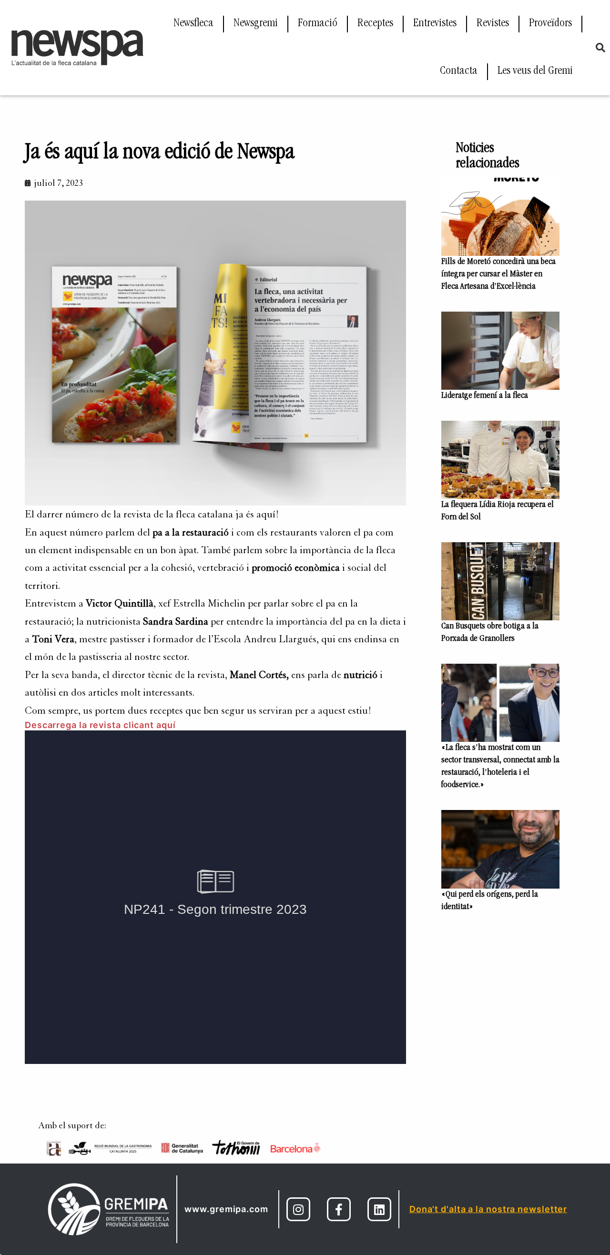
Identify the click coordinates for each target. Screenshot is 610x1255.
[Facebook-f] (339, 1209)
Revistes (493, 24)
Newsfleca (193, 24)
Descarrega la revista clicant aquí (100, 725)
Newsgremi (256, 24)
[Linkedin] (379, 1209)
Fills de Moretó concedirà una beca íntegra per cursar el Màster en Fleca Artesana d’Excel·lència (498, 274)
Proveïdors (550, 24)
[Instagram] (298, 1209)
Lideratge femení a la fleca (484, 396)
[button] (600, 47)
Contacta (459, 71)
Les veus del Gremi (535, 71)
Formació (317, 24)
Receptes (375, 24)
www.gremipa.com (226, 1209)
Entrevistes (435, 24)
